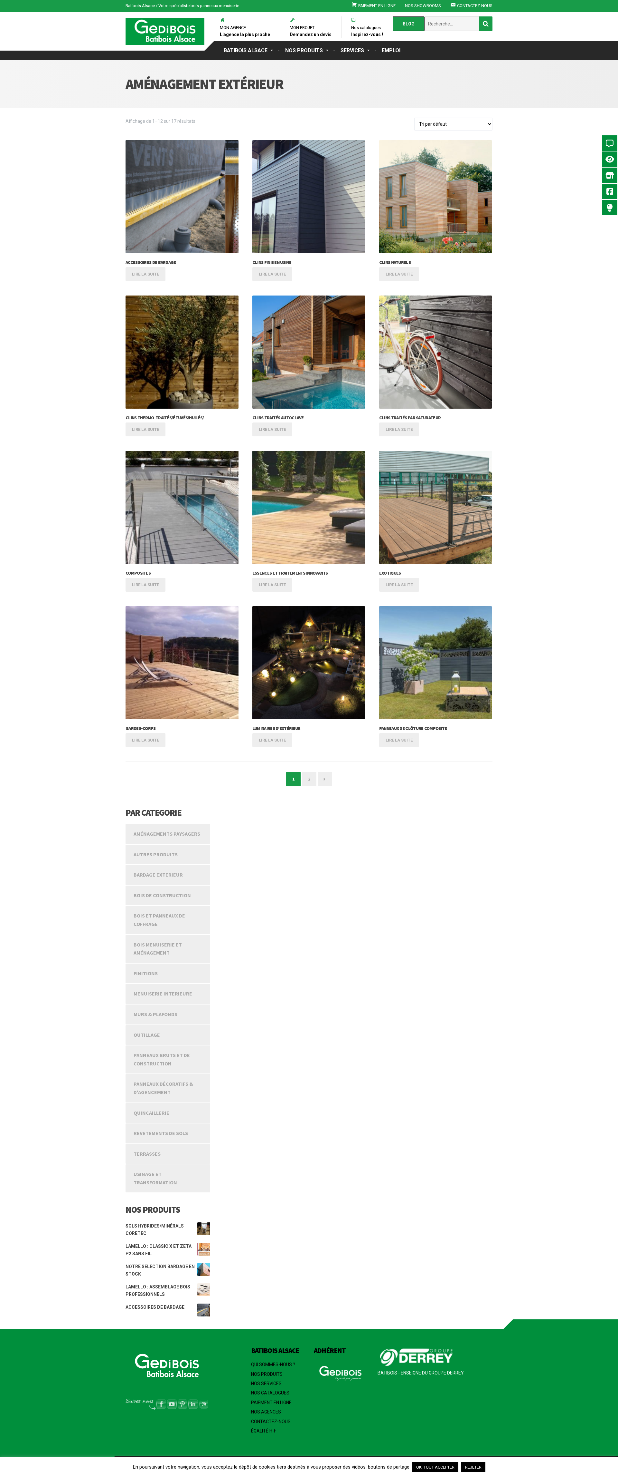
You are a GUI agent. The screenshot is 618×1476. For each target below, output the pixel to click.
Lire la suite (145, 274)
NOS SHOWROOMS (423, 5)
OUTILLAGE (147, 1035)
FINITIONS (146, 973)
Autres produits (156, 854)
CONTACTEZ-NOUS (271, 1421)
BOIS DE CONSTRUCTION (162, 895)
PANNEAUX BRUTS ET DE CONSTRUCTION (162, 1059)
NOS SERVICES (266, 1383)
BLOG (409, 23)
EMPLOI (391, 50)
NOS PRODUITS (304, 50)
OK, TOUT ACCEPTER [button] (435, 1467)
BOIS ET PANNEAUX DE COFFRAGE (159, 919)
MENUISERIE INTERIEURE (163, 993)
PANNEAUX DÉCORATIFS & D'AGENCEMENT (163, 1088)
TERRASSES (147, 1154)
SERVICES (352, 50)
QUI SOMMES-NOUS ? (273, 1364)
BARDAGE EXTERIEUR (158, 874)
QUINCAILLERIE (151, 1113)
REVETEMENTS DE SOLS (161, 1133)
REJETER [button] (473, 1467)
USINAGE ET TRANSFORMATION (155, 1178)
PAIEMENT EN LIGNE (271, 1402)
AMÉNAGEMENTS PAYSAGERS (167, 833)
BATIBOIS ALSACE (245, 50)
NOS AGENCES (266, 1411)
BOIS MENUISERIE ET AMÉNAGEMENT (158, 948)
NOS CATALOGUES (270, 1392)
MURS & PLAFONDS (155, 1014)
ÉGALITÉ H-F (263, 1430)
